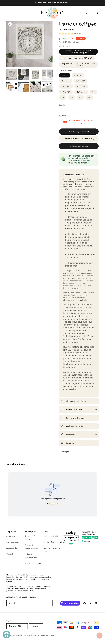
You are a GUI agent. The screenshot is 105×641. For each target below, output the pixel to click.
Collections (11, 536)
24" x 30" (81, 86)
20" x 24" (65, 86)
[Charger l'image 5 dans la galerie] (11, 86)
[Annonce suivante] (100, 3)
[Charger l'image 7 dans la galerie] (35, 86)
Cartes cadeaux (12, 542)
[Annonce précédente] (5, 3)
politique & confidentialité (31, 556)
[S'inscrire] (49, 603)
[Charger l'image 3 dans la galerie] (35, 74)
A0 (89, 97)
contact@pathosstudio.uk (55, 542)
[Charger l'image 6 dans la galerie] (23, 86)
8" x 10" (78, 75)
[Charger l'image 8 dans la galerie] (47, 86)
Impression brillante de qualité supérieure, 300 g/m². (78, 51)
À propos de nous (13, 548)
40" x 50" (81, 92)
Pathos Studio (67, 29)
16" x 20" (80, 81)
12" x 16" (65, 81)
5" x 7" (64, 75)
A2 (71, 97)
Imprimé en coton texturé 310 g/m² (76, 58)
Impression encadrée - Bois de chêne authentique (78, 64)
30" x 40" (65, 92)
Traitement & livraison (30, 538)
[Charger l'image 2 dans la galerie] (23, 74)
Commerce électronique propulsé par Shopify (38, 635)
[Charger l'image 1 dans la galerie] (11, 74)
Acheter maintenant (79, 146)
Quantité (62, 105)
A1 (80, 97)
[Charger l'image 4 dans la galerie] (47, 74)
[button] (5, 13)
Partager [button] (65, 451)
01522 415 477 (51, 536)
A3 (62, 97)
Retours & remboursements (32, 547)
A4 (93, 92)
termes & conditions (33, 563)
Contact (9, 554)
